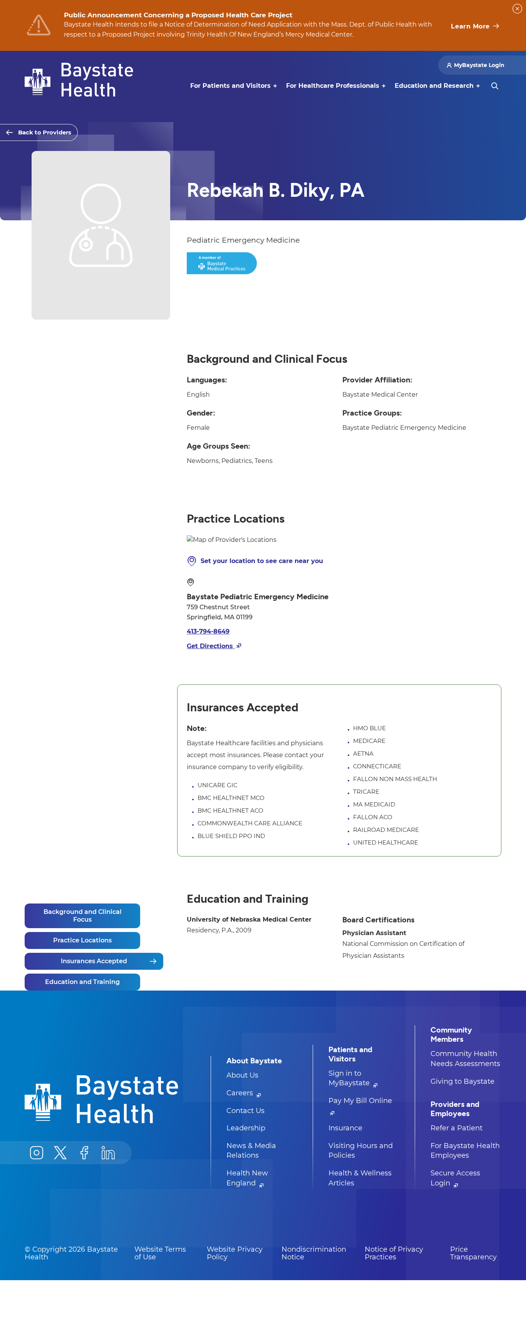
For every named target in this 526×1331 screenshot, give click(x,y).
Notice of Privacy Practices (394, 1253)
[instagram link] (36, 1152)
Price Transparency (473, 1253)
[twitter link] (60, 1152)
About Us (242, 1075)
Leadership (245, 1128)
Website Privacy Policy (235, 1253)
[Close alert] (517, 8)
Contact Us (245, 1110)
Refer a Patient (456, 1128)
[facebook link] (84, 1152)
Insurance (345, 1128)
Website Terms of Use (160, 1253)
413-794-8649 (208, 631)
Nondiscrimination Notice (313, 1253)
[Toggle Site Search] (494, 85)
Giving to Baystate (462, 1081)
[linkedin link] (108, 1152)
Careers (240, 1093)
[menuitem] (230, 86)
